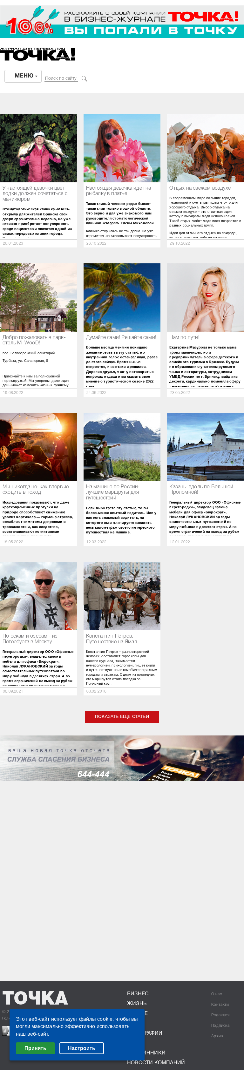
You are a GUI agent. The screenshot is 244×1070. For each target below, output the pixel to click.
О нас (216, 994)
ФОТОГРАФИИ (144, 1033)
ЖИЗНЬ (136, 1004)
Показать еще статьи (122, 717)
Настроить (81, 1048)
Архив (217, 1036)
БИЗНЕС (138, 994)
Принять (35, 1048)
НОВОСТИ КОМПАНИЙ (156, 1063)
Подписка (220, 1025)
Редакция (220, 1015)
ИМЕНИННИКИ (146, 1053)
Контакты (220, 1004)
